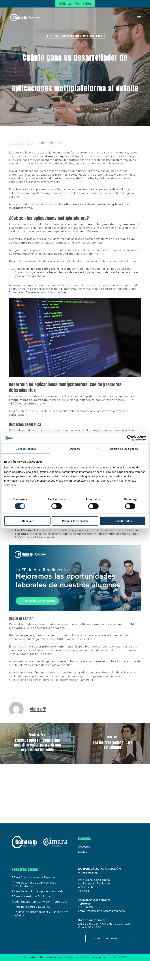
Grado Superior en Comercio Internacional (40, 901)
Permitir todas (123, 520)
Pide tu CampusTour (106, 938)
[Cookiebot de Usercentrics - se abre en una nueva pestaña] (130, 438)
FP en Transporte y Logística (31, 906)
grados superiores (105, 676)
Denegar (27, 520)
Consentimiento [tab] (26, 448)
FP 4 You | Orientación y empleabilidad (75, 35)
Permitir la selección (75, 520)
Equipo (82, 851)
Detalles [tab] (75, 448)
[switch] (56, 506)
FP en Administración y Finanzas (33, 877)
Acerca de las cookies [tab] (124, 448)
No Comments (99, 109)
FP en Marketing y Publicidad (32, 896)
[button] (139, 18)
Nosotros (84, 846)
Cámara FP (48, 109)
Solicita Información (75, 3)
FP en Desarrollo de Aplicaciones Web (37, 891)
